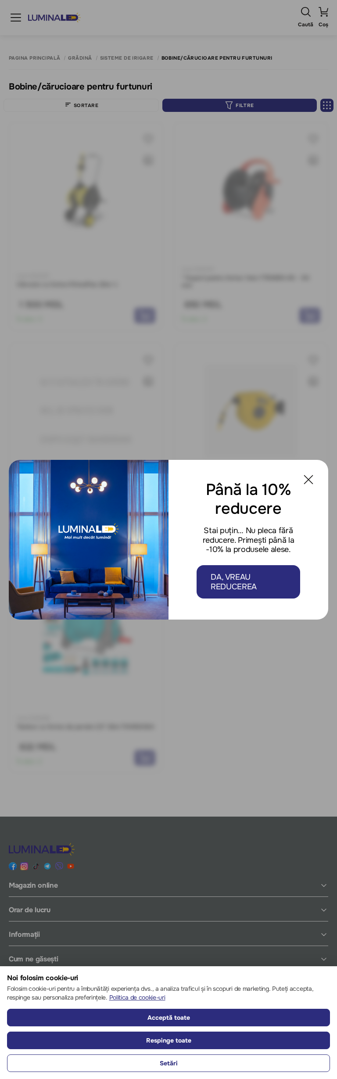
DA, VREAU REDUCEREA (234, 581)
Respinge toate (168, 1040)
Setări (169, 1063)
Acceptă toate (168, 1018)
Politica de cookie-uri (137, 997)
